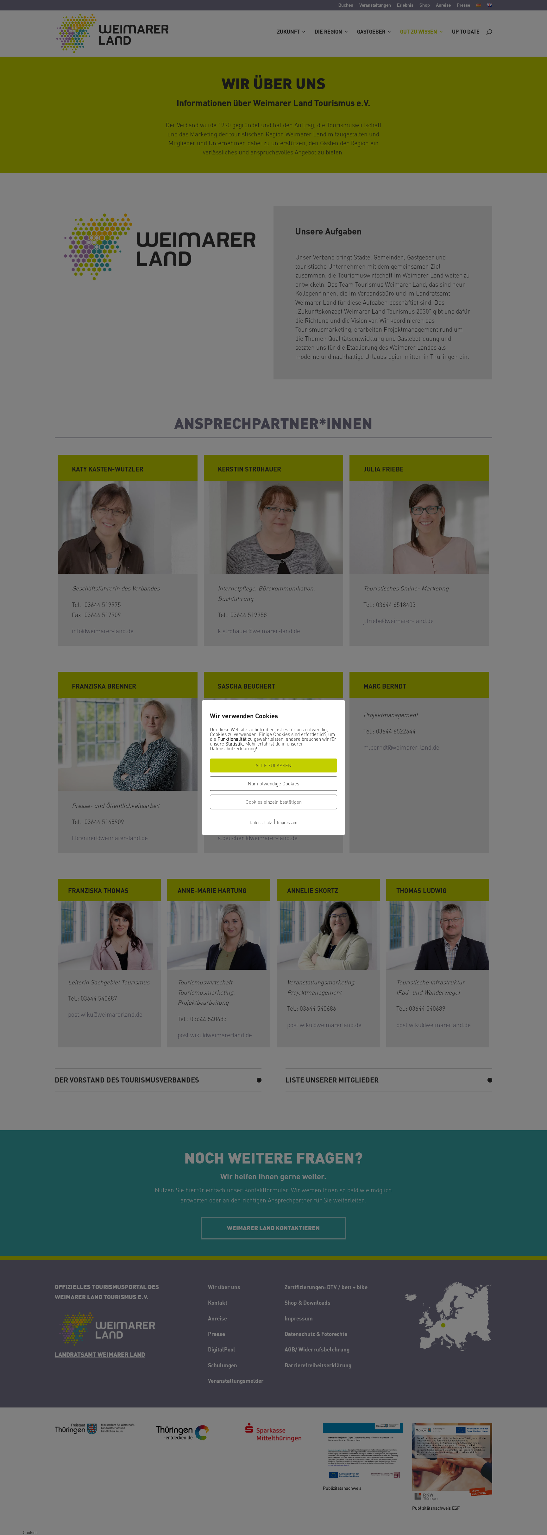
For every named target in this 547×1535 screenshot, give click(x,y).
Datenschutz (261, 822)
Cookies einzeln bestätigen (274, 802)
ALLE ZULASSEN (273, 765)
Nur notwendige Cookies (273, 783)
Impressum (287, 822)
